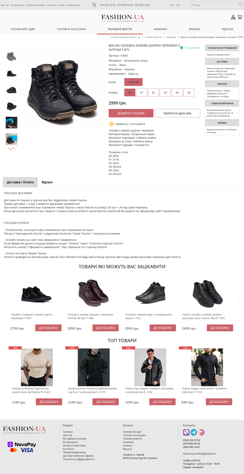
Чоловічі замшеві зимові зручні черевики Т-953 (31, 316)
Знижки (194, 29)
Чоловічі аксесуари (71, 29)
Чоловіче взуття (120, 29)
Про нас (5, 5)
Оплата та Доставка (74, 445)
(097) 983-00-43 (191, 443)
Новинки (160, 29)
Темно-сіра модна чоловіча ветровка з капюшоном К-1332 (149, 390)
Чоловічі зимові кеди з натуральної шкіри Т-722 (148, 316)
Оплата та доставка (35, 5)
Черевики (171, 37)
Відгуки (227, 29)
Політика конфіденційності (78, 459)
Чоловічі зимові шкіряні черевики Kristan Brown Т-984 (90, 316)
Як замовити (17, 5)
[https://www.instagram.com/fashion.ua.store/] (201, 434)
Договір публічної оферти (78, 455)
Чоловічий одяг (23, 29)
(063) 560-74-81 (191, 447)
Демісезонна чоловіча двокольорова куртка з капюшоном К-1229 (92, 390)
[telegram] (193, 434)
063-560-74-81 (142, 5)
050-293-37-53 (108, 5)
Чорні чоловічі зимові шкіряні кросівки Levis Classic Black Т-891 (203, 316)
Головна (68, 431)
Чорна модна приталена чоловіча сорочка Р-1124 (204, 390)
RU (172, 5)
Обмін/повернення (74, 452)
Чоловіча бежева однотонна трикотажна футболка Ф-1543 (31, 390)
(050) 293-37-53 (191, 440)
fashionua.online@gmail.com (199, 453)
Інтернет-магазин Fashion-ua (125, 37)
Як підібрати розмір (74, 438)
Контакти (52, 5)
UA (178, 5)
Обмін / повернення (69, 5)
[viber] (186, 434)
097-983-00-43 (125, 5)
